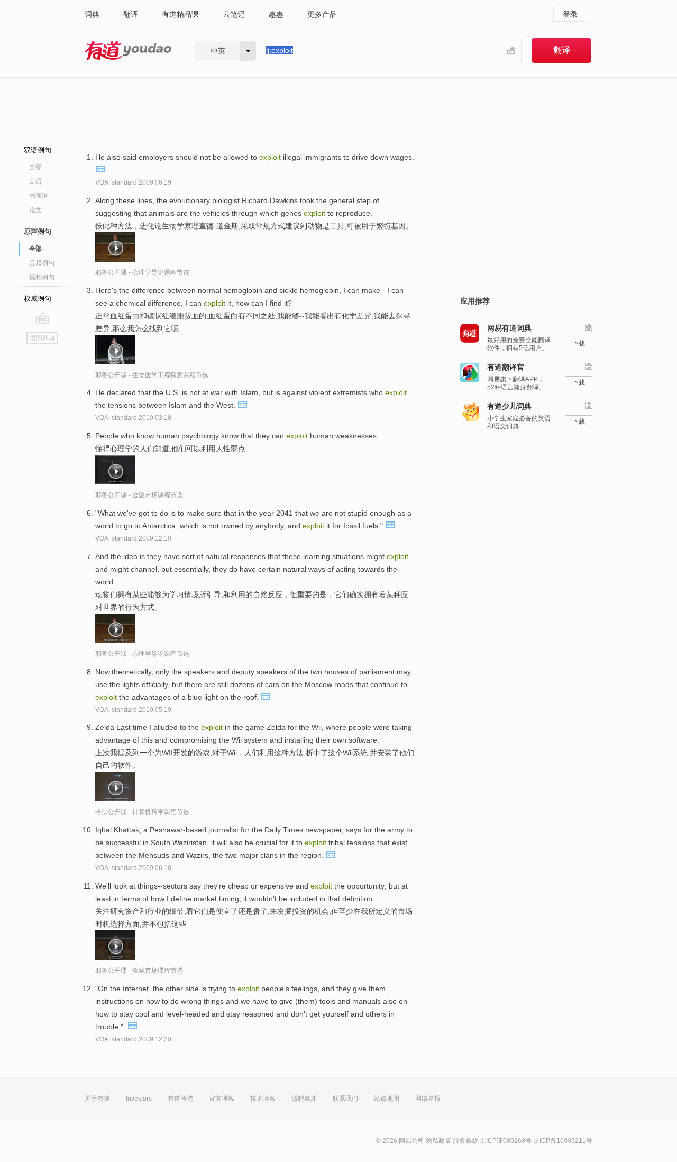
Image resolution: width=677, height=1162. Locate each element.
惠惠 (276, 14)
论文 (35, 210)
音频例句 (41, 263)
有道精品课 (180, 14)
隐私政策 (438, 1141)
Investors (139, 1098)
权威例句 (37, 299)
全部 (35, 167)
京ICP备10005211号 (562, 1141)
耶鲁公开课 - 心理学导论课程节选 (142, 272)
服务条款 (465, 1141)
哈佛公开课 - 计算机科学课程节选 (142, 812)
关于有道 (97, 1098)
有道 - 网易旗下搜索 (128, 50)
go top (42, 318)
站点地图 (386, 1098)
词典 (92, 14)
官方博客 (221, 1098)
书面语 (38, 195)
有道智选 (180, 1098)
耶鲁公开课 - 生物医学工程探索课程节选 (151, 375)
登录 (570, 14)
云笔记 (234, 14)
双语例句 (37, 150)
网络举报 (428, 1098)
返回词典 (42, 338)
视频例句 (41, 277)
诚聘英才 (304, 1098)
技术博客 (263, 1098)
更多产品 (322, 14)
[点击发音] (100, 168)
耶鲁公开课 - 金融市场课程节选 (139, 495)
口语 (35, 181)
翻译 (130, 14)
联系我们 (345, 1098)
